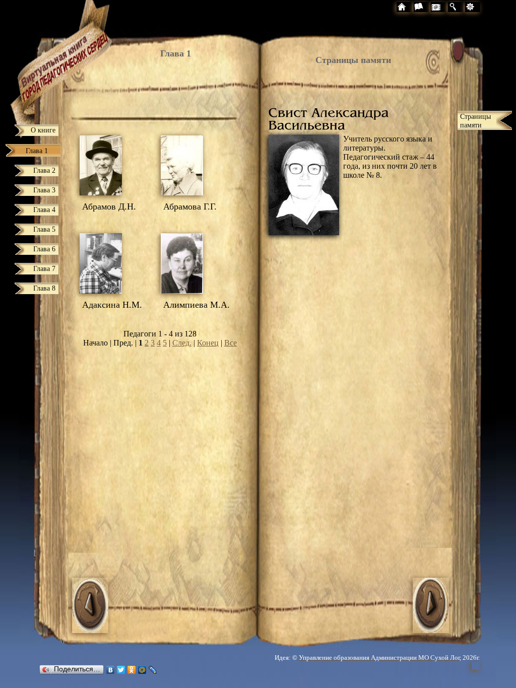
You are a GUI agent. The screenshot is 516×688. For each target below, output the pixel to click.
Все (230, 342)
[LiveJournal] (153, 669)
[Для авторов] (487, 8)
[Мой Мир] (142, 669)
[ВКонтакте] (110, 669)
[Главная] (46, 58)
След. (181, 342)
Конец (208, 342)
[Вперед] (431, 630)
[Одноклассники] (131, 669)
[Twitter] (121, 669)
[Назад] (90, 630)
